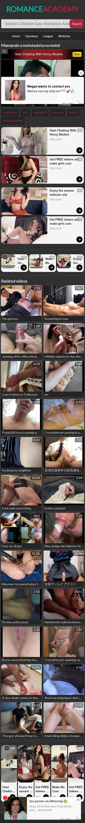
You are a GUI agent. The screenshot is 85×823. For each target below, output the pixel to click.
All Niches (64, 36)
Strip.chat (55, 139)
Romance (42, 9)
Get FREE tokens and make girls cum (65, 161)
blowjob (57, 112)
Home (16, 36)
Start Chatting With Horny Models (39, 54)
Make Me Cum (49, 261)
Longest (48, 36)
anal (25, 112)
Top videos (31, 36)
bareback (40, 112)
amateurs (10, 112)
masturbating (12, 120)
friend (73, 112)
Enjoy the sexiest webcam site (62, 192)
